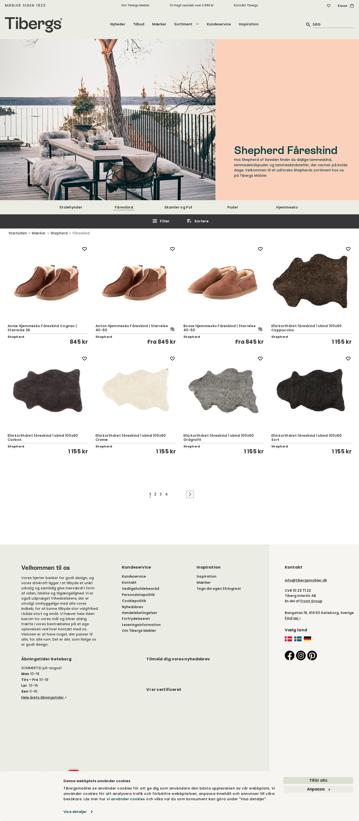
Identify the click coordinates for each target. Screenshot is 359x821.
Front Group (311, 601)
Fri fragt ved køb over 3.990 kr (191, 5)
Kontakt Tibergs (246, 5)
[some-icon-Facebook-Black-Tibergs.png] (290, 655)
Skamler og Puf (178, 207)
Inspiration (249, 24)
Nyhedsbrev (132, 606)
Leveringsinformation (141, 624)
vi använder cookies (126, 799)
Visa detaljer (75, 811)
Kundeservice (219, 24)
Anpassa (316, 789)
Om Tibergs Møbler (135, 5)
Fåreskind (124, 207)
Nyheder (117, 24)
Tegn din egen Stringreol (219, 588)
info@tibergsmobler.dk (306, 580)
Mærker (159, 24)
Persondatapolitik (138, 594)
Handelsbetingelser (139, 612)
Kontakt (129, 582)
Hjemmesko (287, 207)
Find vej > (293, 618)
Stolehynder (70, 207)
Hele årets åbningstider (42, 697)
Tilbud (138, 24)
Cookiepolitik (134, 600)
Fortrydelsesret (136, 618)
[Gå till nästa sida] (190, 494)
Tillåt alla (318, 780)
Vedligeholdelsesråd (140, 588)
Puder (232, 207)
